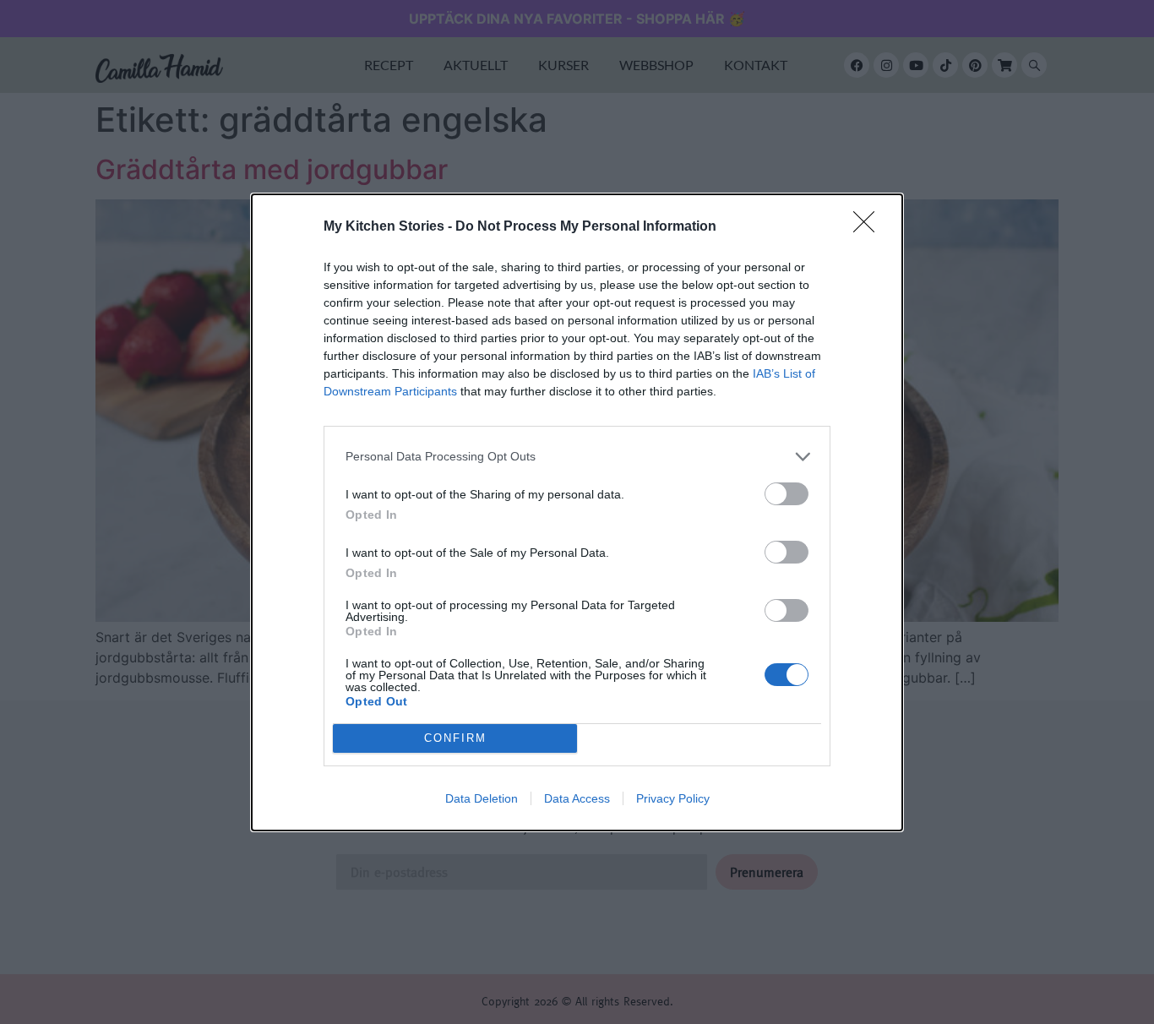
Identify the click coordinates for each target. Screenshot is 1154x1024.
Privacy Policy (673, 798)
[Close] (869, 227)
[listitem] (577, 457)
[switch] (786, 493)
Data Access (577, 798)
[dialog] (577, 512)
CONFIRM (455, 738)
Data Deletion (481, 798)
